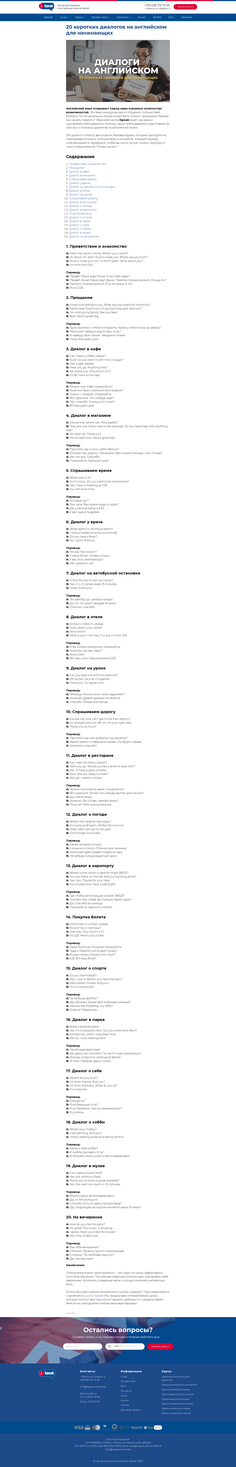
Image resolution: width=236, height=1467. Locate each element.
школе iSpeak (93, 1295)
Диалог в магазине (82, 175)
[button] (185, 7)
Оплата (157, 17)
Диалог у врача (79, 183)
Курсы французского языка (178, 1394)
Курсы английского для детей (179, 1384)
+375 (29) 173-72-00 (157, 5)
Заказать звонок (160, 1346)
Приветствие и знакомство (87, 164)
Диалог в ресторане (83, 202)
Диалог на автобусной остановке (92, 186)
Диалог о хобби (80, 228)
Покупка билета (80, 213)
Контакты (187, 17)
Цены (124, 1395)
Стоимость (123, 17)
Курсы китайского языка (176, 1408)
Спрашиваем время (83, 179)
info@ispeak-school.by (93, 1387)
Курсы (79, 17)
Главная (48, 17)
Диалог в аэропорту (83, 209)
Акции (141, 17)
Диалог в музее (79, 232)
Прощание (76, 167)
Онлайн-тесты (100, 17)
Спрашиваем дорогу (83, 198)
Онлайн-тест (128, 1381)
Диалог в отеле (79, 190)
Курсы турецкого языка (175, 1399)
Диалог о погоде (80, 206)
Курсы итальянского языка (177, 1403)
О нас (63, 17)
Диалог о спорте (80, 217)
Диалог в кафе (79, 171)
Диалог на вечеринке (84, 236)
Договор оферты (131, 1410)
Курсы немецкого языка (176, 1389)
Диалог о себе (79, 225)
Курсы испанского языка (176, 1413)
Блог (171, 17)
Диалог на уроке (80, 194)
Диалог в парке (80, 221)
